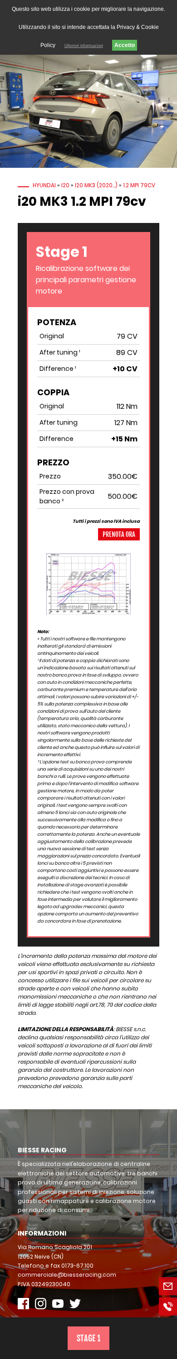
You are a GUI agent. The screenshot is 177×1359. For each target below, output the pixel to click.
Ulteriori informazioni (83, 45)
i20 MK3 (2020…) (96, 185)
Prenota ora (119, 534)
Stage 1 (88, 1338)
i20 (65, 185)
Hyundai (44, 185)
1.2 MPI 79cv (139, 185)
